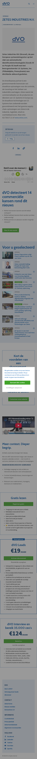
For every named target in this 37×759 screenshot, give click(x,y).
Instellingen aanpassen (14, 388)
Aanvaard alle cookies (17, 382)
